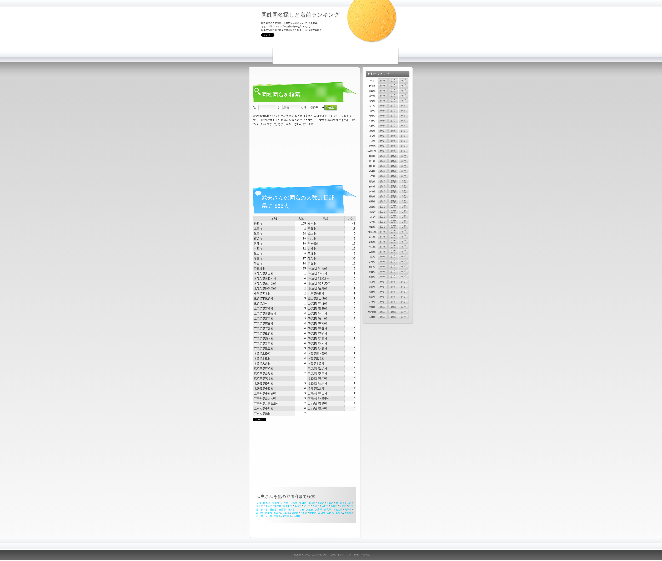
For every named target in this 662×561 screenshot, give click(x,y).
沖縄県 (297, 516)
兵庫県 (318, 509)
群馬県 (348, 503)
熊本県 (259, 516)
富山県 (307, 506)
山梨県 (333, 506)
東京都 (277, 506)
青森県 (275, 503)
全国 (258, 503)
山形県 (311, 503)
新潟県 (298, 506)
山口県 (286, 513)
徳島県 (295, 513)
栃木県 (338, 503)
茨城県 (330, 503)
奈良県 (327, 509)
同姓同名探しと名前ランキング (300, 14)
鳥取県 (348, 509)
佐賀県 (339, 513)
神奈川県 (287, 506)
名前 (403, 80)
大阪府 (309, 509)
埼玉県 (259, 506)
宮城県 (293, 503)
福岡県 (330, 513)
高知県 (321, 513)
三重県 (282, 509)
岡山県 (268, 513)
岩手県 (284, 503)
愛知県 (273, 509)
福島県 (320, 503)
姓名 (383, 80)
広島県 (277, 513)
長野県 (342, 506)
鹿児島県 (287, 516)
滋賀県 (291, 509)
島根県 (259, 513)
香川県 (303, 513)
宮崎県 (277, 516)
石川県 (316, 506)
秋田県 (302, 503)
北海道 (266, 503)
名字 (393, 80)
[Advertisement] (335, 56)
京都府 (300, 509)
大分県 (268, 516)
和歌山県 (337, 509)
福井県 (325, 506)
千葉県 (268, 506)
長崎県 (348, 513)
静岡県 (264, 509)
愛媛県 (312, 513)
